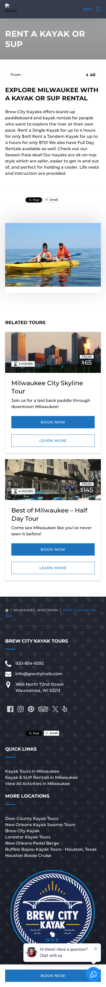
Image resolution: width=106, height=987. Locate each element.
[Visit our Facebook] (10, 709)
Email (53, 199)
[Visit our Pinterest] (31, 709)
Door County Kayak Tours (31, 818)
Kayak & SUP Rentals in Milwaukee (41, 777)
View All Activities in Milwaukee (37, 783)
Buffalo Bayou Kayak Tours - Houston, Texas (50, 849)
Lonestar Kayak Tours (27, 837)
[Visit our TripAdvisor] (43, 709)
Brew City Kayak (22, 830)
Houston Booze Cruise (28, 855)
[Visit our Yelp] (65, 709)
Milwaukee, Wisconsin (36, 610)
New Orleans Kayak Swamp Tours (40, 824)
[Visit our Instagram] (20, 709)
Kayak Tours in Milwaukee (32, 771)
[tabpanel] (53, 255)
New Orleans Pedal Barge (32, 843)
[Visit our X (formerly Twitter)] (55, 709)
